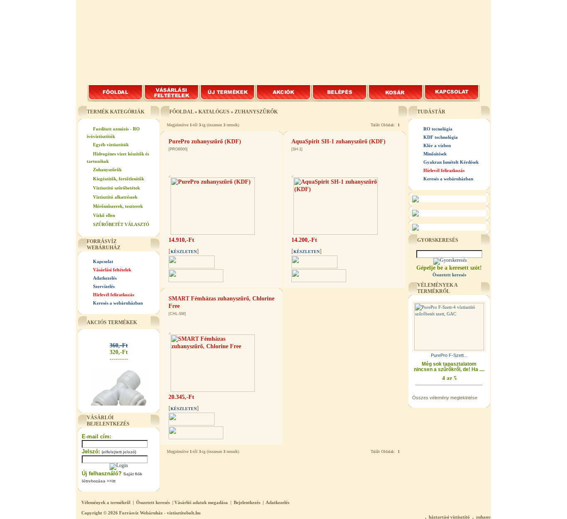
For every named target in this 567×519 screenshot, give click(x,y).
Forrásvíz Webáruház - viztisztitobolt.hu (159, 512)
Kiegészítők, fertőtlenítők (118, 178)
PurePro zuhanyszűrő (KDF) (205, 141)
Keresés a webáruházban (118, 302)
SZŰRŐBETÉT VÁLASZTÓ (121, 224)
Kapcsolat (103, 261)
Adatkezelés (105, 277)
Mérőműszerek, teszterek (118, 206)
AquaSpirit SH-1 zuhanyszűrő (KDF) (338, 141)
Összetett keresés (153, 502)
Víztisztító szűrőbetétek (116, 187)
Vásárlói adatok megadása (201, 502)
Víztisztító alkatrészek (115, 196)
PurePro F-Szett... (449, 355)
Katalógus (214, 112)
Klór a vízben (437, 145)
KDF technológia (440, 137)
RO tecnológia (437, 128)
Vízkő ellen (104, 215)
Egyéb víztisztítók (111, 144)
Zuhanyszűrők (107, 169)
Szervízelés (104, 286)
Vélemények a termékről (105, 502)
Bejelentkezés (247, 502)
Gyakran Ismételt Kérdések (451, 162)
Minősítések (435, 153)
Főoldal (181, 112)
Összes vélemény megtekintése (444, 397)
